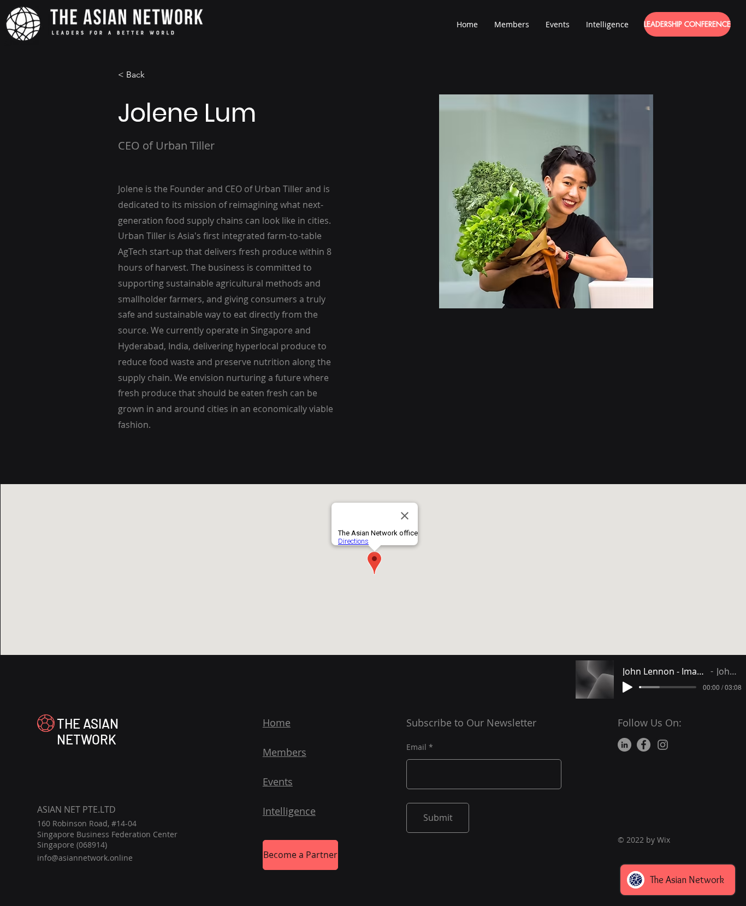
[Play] (627, 687)
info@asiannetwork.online (85, 858)
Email (416, 747)
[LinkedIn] (624, 745)
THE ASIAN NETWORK (88, 731)
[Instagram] (663, 745)
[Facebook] (643, 745)
